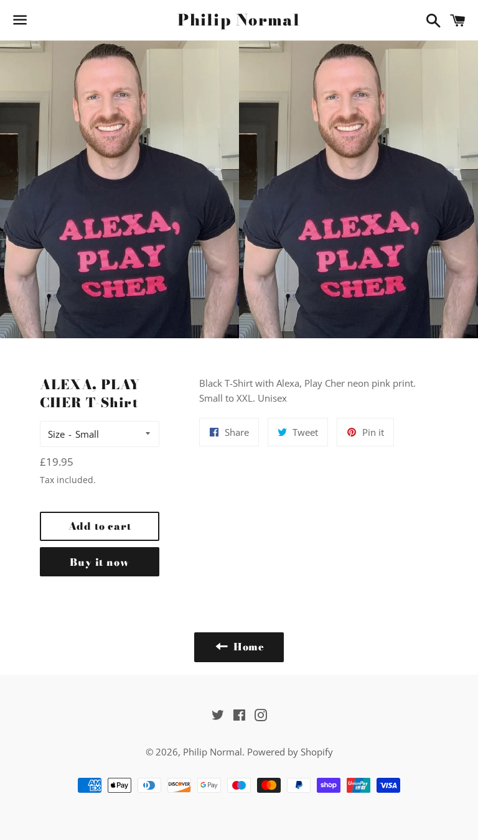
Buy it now (99, 562)
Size (56, 434)
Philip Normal (238, 20)
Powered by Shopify (290, 751)
